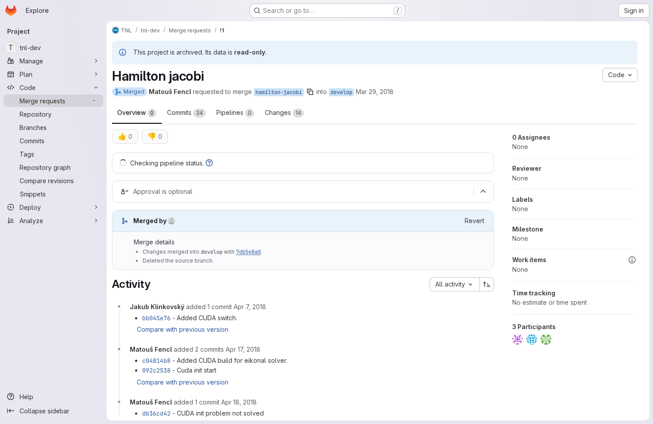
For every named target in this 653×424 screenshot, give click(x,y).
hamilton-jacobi (278, 92)
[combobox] (454, 284)
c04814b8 (156, 361)
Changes (283, 112)
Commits (185, 112)
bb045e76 (156, 318)
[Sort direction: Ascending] (487, 284)
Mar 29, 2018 (375, 91)
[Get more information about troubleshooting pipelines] (209, 163)
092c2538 (156, 370)
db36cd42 (156, 413)
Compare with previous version (182, 329)
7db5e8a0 (248, 251)
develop (341, 92)
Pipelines (233, 112)
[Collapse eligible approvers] (483, 191)
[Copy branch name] (310, 91)
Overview (135, 112)
